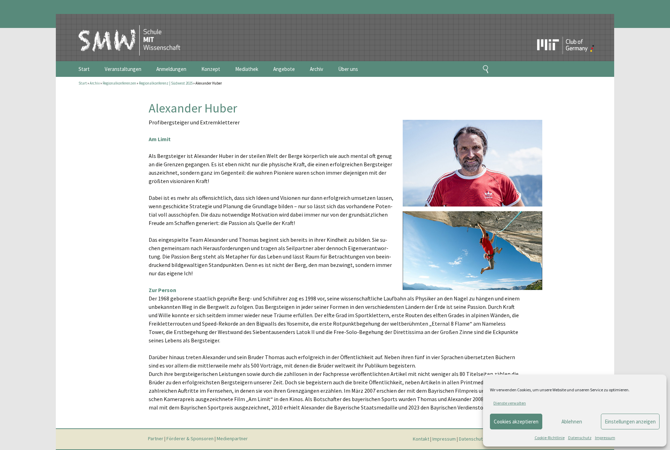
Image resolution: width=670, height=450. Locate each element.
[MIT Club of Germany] (579, 33)
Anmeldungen (171, 69)
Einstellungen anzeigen (630, 421)
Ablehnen (571, 421)
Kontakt (421, 439)
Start (84, 69)
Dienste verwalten (509, 403)
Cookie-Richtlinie (550, 437)
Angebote (284, 69)
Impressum (605, 437)
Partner (155, 439)
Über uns (348, 69)
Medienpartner (232, 439)
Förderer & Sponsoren (190, 439)
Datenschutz (579, 437)
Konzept (210, 69)
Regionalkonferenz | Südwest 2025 (166, 83)
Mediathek (246, 69)
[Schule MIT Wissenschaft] (122, 34)
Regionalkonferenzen (119, 83)
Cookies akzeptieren (516, 421)
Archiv (316, 69)
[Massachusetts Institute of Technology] (550, 33)
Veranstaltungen (123, 69)
